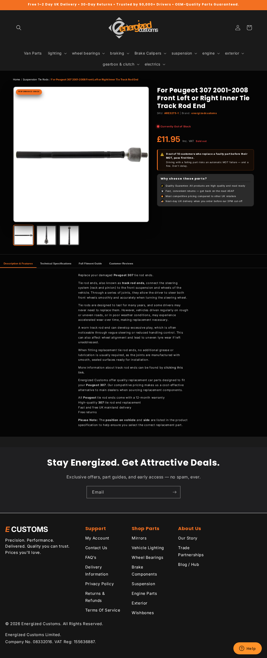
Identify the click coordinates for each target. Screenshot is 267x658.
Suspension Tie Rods (36, 79)
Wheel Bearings (147, 557)
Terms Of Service (102, 610)
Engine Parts (144, 593)
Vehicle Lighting (148, 547)
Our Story (187, 538)
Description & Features (18, 263)
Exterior (140, 603)
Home (16, 79)
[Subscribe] (174, 492)
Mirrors (139, 538)
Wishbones (143, 612)
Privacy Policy (99, 583)
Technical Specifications (55, 263)
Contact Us (96, 547)
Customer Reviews (121, 263)
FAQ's (90, 557)
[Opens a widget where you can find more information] (247, 648)
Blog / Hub (188, 564)
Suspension (143, 583)
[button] (19, 27)
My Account (97, 538)
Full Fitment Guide (90, 263)
